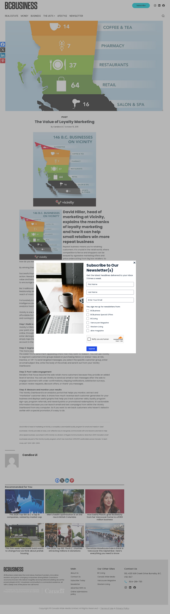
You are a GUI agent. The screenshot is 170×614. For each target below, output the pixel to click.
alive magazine (97, 330)
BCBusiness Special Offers (101, 314)
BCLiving (94, 318)
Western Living (96, 326)
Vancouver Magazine (99, 322)
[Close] (134, 263)
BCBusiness (95, 310)
